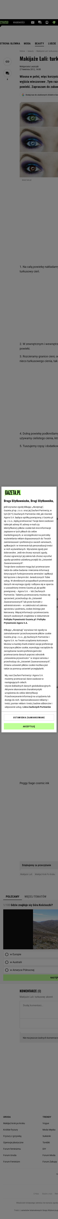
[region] (29, 609)
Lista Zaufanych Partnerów (37, 707)
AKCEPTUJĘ (29, 726)
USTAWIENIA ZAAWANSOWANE (29, 717)
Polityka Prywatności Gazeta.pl (20, 619)
